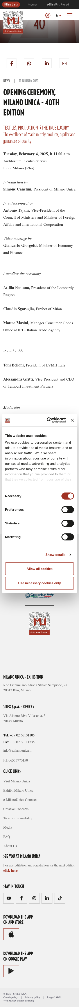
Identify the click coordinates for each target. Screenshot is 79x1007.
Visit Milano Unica (16, 781)
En (57, 15)
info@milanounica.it (17, 750)
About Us (10, 845)
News (6, 81)
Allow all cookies (39, 569)
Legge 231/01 (54, 997)
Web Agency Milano (14, 1000)
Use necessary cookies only (39, 583)
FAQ (6, 836)
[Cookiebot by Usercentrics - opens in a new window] (49, 420)
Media (7, 827)
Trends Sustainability (17, 818)
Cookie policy (10, 997)
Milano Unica (11, 4)
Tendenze (32, 4)
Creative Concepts (16, 808)
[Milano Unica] (13, 22)
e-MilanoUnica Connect (58, 4)
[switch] (67, 509)
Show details (55, 555)
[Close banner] (72, 420)
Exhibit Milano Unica (18, 790)
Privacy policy (32, 997)
